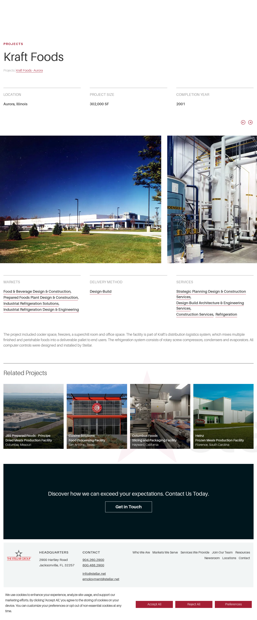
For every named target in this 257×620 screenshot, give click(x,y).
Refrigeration (226, 314)
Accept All (154, 604)
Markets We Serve (165, 552)
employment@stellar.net (101, 579)
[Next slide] (250, 122)
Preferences (233, 604)
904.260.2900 (93, 560)
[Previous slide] (243, 122)
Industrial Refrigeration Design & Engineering (41, 310)
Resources (242, 552)
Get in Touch (128, 506)
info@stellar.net (94, 574)
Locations (229, 558)
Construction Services (194, 314)
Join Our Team (222, 552)
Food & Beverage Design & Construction (37, 292)
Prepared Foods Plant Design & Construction (40, 298)
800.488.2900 (93, 565)
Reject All (193, 604)
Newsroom (212, 558)
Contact (244, 558)
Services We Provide (195, 552)
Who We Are (141, 552)
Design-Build (100, 292)
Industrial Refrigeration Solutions (31, 304)
